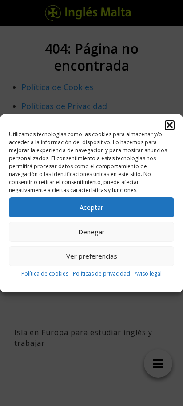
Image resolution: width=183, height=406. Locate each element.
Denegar (91, 231)
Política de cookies (44, 273)
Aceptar (91, 207)
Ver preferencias (91, 256)
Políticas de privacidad (101, 273)
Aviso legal (148, 273)
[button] (169, 125)
